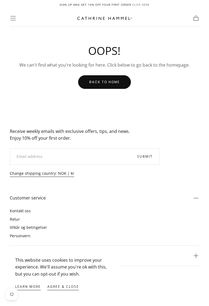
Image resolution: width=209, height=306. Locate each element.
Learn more (28, 286)
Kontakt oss (20, 210)
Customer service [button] (28, 198)
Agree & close (63, 286)
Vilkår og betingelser (28, 227)
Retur (15, 219)
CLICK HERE (141, 5)
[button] (13, 18)
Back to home (104, 82)
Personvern (20, 235)
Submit (145, 156)
